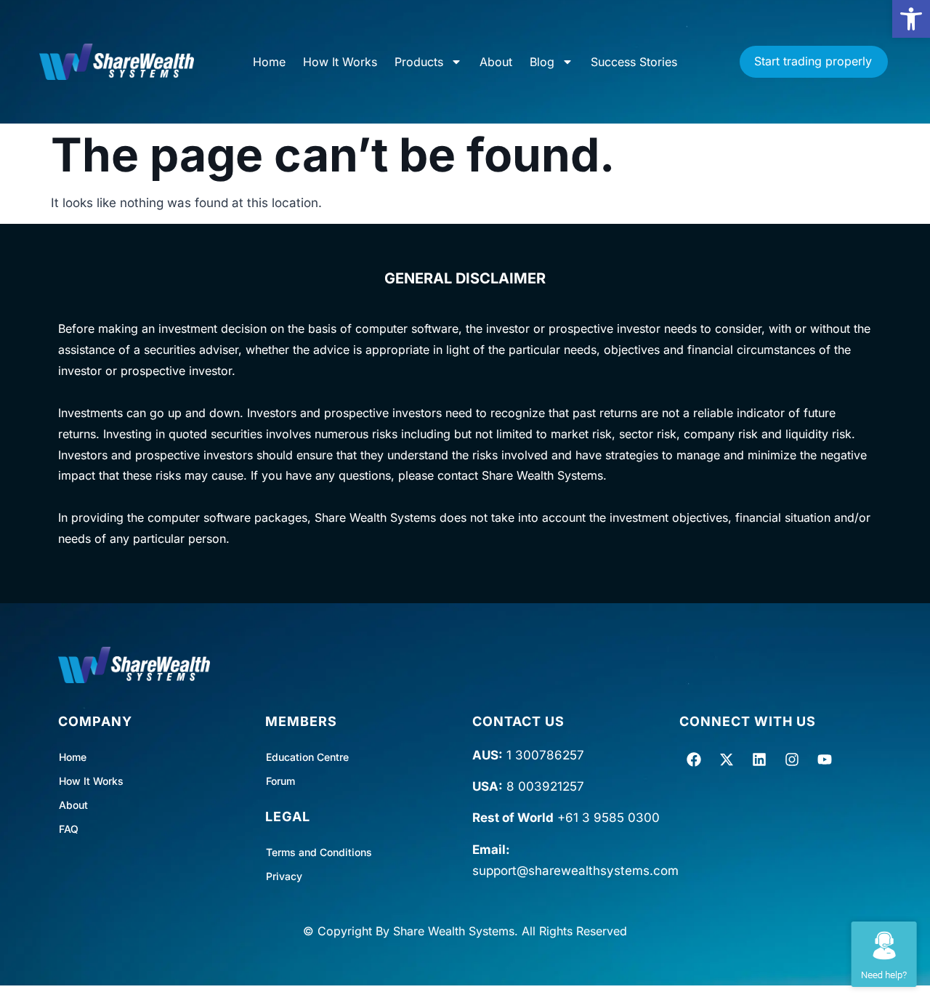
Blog (542, 62)
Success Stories (634, 62)
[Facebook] (693, 759)
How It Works (340, 62)
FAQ (68, 829)
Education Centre (307, 757)
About (496, 62)
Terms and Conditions (319, 852)
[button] (911, 19)
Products (419, 62)
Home (269, 62)
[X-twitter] (726, 759)
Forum (280, 781)
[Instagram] (791, 759)
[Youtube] (824, 759)
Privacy (284, 876)
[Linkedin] (759, 759)
